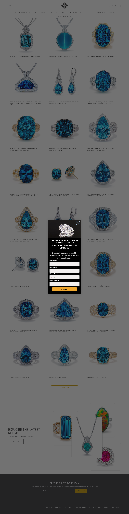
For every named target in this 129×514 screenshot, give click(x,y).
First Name (53, 260)
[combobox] (53, 277)
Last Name (53, 267)
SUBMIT (64, 289)
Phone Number (54, 274)
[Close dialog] (78, 223)
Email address (54, 280)
